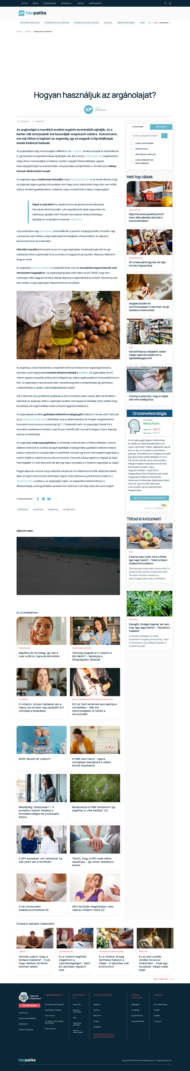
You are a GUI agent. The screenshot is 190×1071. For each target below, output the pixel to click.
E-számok (157, 1021)
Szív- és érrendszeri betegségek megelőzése (92, 699)
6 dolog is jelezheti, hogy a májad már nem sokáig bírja (148, 397)
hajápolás (38, 510)
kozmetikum (68, 510)
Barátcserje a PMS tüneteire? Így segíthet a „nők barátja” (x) (94, 808)
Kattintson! (76, 219)
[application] (68, 566)
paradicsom (134, 210)
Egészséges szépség (81, 648)
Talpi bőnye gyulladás (77, 1024)
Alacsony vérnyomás (77, 1011)
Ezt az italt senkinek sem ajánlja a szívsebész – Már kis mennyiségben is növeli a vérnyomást (94, 709)
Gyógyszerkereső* (103, 995)
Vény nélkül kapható (145, 154)
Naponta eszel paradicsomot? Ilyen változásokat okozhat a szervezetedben (146, 217)
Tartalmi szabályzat (26, 1029)
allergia (108, 23)
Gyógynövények (137, 1015)
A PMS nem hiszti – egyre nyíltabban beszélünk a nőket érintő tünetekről (91, 762)
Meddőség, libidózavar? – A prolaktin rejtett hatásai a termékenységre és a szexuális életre (39, 812)
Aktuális (24, 3)
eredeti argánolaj (93, 156)
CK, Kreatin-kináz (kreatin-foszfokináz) (54, 1022)
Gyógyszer (138, 127)
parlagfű (133, 619)
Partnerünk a (150, 508)
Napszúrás (77, 1004)
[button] (55, 996)
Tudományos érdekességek (111, 952)
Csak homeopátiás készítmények (144, 161)
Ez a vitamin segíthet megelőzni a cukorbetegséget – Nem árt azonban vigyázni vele (74, 963)
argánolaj (53, 510)
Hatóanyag (161, 127)
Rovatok (35, 3)
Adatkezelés (23, 1024)
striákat (83, 372)
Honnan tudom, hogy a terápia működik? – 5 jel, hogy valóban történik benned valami (35, 961)
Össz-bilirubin (50, 1015)
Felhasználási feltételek (27, 1018)
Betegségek (135, 1004)
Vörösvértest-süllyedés (53, 1010)
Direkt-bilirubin (50, 1029)
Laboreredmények (95, 3)
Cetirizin (96, 1010)
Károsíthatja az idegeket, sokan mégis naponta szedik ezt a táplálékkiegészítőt (147, 355)
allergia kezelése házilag (86, 23)
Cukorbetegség (66, 952)
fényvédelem (24, 648)
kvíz (131, 552)
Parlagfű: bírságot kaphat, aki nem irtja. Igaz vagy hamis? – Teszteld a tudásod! (149, 628)
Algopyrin (96, 1004)
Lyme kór (144, 23)
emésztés (143, 952)
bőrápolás (23, 510)
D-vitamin (23, 699)
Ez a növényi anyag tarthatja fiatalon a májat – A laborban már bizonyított (114, 961)
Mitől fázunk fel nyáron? (35, 758)
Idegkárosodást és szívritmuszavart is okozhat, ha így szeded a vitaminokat (149, 307)
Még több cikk (161, 979)
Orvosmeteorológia (30, 23)
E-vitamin (77, 151)
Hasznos (80, 3)
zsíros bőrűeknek (41, 267)
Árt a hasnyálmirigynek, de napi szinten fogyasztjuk (147, 263)
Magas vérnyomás (126, 23)
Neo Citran (97, 1015)
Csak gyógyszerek (144, 143)
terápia (22, 952)
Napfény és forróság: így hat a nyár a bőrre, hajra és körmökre (39, 654)
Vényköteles (141, 149)
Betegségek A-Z (66, 3)
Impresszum (23, 1013)
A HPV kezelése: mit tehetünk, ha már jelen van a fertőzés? (40, 860)
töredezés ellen (25, 481)
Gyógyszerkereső (49, 3)
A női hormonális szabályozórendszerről (34, 908)
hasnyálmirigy (136, 258)
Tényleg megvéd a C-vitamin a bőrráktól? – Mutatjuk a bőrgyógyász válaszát (92, 656)
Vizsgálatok (135, 1010)
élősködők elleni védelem (57, 23)
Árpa (74, 1017)
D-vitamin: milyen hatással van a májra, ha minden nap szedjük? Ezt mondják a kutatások (41, 707)
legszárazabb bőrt (80, 179)
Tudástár (157, 1015)
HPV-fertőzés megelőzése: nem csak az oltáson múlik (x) (92, 908)
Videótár (157, 1010)
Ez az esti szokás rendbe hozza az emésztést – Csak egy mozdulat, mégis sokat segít (153, 963)
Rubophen (97, 1027)
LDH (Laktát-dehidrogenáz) (54, 1004)
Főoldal (19, 31)
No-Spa (96, 1021)
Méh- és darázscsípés (77, 1031)
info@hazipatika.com (163, 1060)
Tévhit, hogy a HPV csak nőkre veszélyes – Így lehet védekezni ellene (93, 862)
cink (131, 347)
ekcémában (46, 231)
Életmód (28, 31)
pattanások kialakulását (34, 419)
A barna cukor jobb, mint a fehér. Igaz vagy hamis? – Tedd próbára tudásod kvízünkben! (148, 560)
